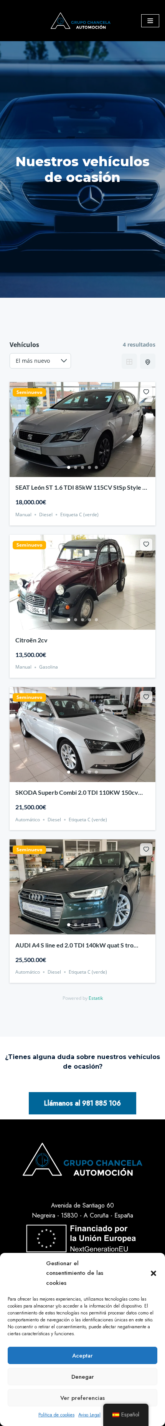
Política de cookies (56, 1414)
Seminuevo (29, 392)
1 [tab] (68, 467)
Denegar (82, 1377)
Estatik (96, 998)
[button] (153, 1273)
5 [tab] (96, 467)
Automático (27, 819)
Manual (23, 514)
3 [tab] (82, 467)
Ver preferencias (82, 1398)
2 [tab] (75, 467)
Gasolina (48, 667)
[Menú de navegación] (150, 20)
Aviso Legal (89, 1414)
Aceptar (82, 1355)
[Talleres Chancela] (82, 20)
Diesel (46, 514)
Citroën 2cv (31, 640)
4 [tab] (89, 467)
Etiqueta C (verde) (79, 514)
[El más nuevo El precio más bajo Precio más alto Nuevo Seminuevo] (40, 361)
